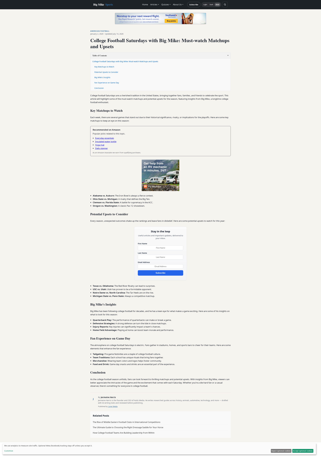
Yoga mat (99, 144)
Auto (217, 5)
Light (205, 5)
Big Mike (103, 4)
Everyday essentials (104, 138)
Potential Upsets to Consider (106, 72)
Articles (153, 4)
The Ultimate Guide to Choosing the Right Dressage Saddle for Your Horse (128, 427)
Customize (8, 451)
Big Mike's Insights (102, 77)
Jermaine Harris (108, 397)
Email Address (144, 262)
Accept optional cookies (303, 451)
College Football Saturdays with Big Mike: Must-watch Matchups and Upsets (125, 61)
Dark (211, 5)
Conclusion (99, 88)
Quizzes (165, 4)
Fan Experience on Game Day (106, 82)
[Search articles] (225, 4)
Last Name (142, 253)
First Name (142, 243)
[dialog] (159, 448)
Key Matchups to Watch (104, 67)
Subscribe (193, 4)
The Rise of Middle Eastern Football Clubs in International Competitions (126, 422)
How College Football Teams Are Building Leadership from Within (123, 432)
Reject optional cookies (281, 451)
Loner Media (112, 406)
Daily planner (101, 148)
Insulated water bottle (105, 141)
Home (145, 4)
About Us (177, 4)
